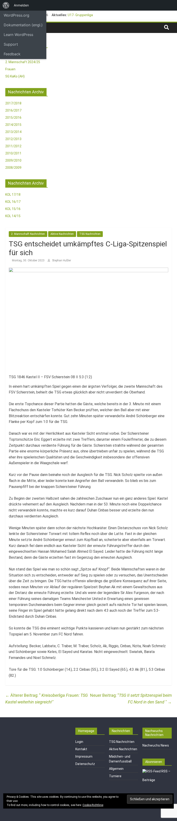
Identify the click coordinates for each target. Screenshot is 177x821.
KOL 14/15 (13, 216)
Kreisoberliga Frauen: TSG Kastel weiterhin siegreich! (46, 698)
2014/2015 (13, 125)
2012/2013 (13, 139)
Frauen (10, 69)
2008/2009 (13, 167)
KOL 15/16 (13, 209)
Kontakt (81, 749)
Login (79, 742)
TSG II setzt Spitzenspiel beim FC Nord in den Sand (145, 698)
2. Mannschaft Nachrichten (28, 234)
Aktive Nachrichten (62, 234)
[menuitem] (6, 5)
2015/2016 (13, 117)
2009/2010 (13, 160)
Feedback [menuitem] (12, 54)
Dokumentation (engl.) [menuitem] (23, 25)
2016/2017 (13, 110)
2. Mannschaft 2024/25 (22, 62)
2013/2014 (13, 132)
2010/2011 (13, 153)
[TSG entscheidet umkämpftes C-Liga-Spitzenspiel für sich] (88, 270)
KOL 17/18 (13, 194)
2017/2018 (13, 103)
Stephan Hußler (61, 260)
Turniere (115, 776)
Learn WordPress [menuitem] (18, 34)
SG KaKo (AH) (15, 76)
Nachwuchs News (155, 745)
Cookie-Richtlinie (93, 805)
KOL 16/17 (13, 202)
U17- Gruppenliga (80, 15)
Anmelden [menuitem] (21, 5)
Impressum (83, 756)
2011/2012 (13, 146)
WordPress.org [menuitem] (16, 15)
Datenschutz (85, 764)
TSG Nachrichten (89, 234)
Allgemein (116, 769)
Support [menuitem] (11, 44)
